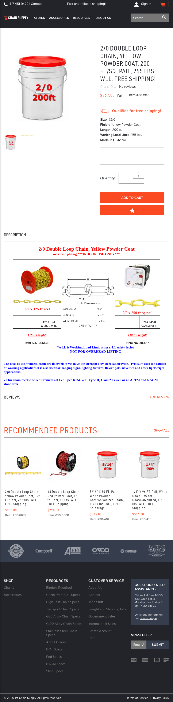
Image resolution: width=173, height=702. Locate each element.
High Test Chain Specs (62, 602)
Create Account (100, 630)
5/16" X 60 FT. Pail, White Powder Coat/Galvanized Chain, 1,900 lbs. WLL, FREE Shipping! (107, 499)
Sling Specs (54, 671)
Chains (39, 18)
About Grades (56, 642)
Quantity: (108, 178)
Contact (94, 594)
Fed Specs (54, 656)
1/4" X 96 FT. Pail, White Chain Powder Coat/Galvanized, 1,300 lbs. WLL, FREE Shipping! (150, 499)
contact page (148, 618)
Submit (158, 644)
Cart (91, 638)
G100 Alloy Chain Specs (63, 623)
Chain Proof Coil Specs (63, 594)
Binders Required (59, 587)
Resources (81, 18)
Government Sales (101, 616)
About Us (103, 18)
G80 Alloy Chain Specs (63, 616)
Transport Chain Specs (62, 609)
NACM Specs (55, 663)
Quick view (23, 465)
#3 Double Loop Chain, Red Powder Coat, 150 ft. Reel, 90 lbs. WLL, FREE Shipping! (64, 497)
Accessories (59, 18)
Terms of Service (137, 698)
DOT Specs (54, 649)
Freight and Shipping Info (107, 609)
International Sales (102, 623)
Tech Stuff (95, 602)
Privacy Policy (160, 698)
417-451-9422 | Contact (25, 3)
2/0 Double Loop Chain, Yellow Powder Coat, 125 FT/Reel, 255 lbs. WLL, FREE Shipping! (23, 497)
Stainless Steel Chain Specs (61, 632)
